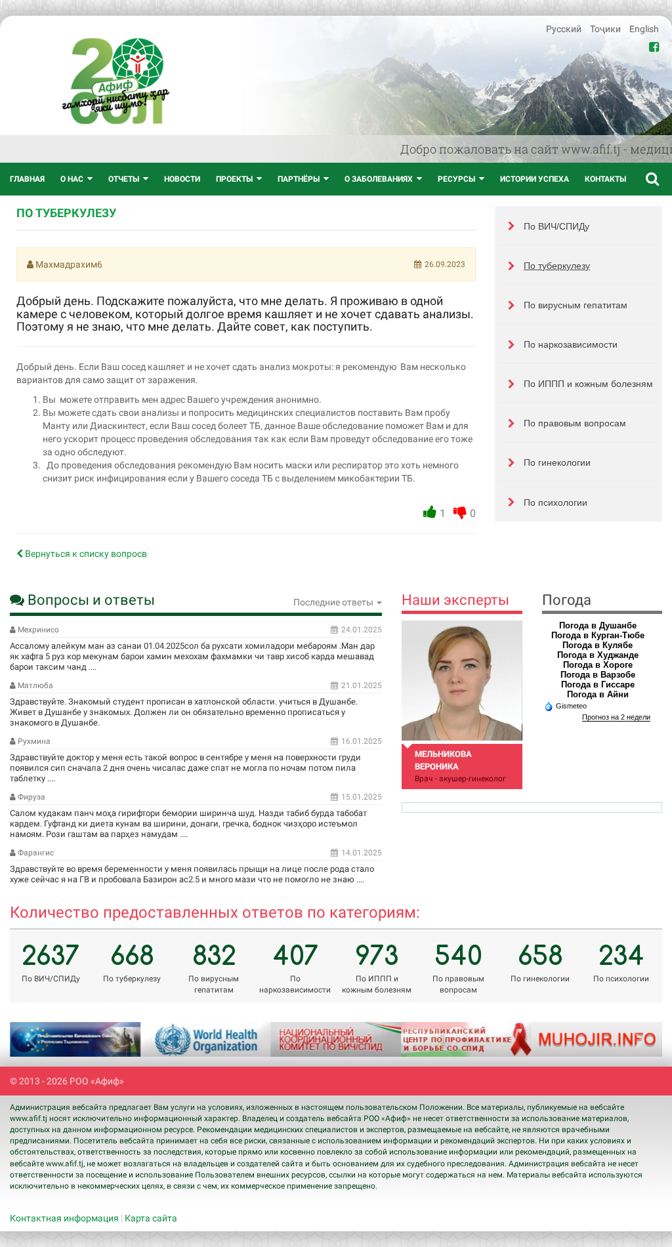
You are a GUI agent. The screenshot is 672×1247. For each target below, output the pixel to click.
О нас (71, 179)
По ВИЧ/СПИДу (556, 226)
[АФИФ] (116, 81)
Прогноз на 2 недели (616, 717)
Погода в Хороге (598, 665)
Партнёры (299, 179)
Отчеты (123, 179)
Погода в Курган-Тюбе (597, 635)
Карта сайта (151, 1218)
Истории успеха (534, 179)
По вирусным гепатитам (575, 305)
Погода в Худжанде (598, 655)
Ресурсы (456, 179)
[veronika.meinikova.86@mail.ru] (462, 681)
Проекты (234, 179)
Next (636, 1040)
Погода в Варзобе (597, 675)
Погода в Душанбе (598, 625)
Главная (27, 179)
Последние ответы (334, 602)
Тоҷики (606, 29)
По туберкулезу (557, 265)
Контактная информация (64, 1218)
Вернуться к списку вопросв (85, 553)
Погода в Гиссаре (598, 684)
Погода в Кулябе (597, 645)
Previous (36, 1040)
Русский (564, 29)
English (644, 29)
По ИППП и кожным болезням (588, 383)
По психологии (555, 502)
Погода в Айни (598, 694)
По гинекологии (557, 462)
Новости (182, 179)
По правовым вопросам (575, 423)
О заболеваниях (379, 179)
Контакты (605, 179)
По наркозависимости (571, 344)
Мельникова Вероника (443, 760)
